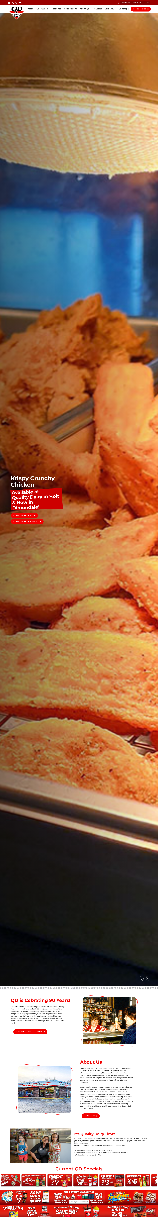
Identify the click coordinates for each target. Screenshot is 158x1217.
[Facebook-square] (9, 3)
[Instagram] (16, 3)
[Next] (147, 978)
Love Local (110, 9)
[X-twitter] (13, 3)
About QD (84, 9)
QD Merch (122, 9)
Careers (98, 9)
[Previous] (141, 978)
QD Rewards (42, 9)
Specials (57, 9)
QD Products (70, 9)
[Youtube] (20, 3)
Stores (30, 9)
